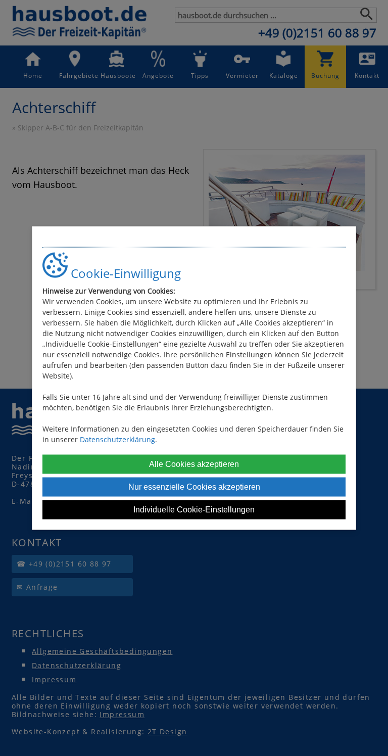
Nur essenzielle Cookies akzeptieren (194, 486)
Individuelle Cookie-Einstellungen (194, 509)
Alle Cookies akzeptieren (194, 463)
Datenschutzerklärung (117, 439)
